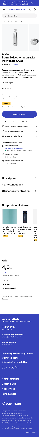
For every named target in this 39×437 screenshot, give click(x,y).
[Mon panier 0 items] (34, 9)
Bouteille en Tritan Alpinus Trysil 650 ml (25, 229)
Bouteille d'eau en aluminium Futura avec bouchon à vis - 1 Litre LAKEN (9, 230)
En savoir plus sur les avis (10, 275)
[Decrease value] (4, 96)
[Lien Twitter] (8, 367)
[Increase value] (14, 96)
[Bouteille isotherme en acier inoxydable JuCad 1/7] (15, 37)
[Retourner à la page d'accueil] (17, 9)
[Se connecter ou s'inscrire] (29, 9)
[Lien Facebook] (3, 367)
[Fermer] (35, 3)
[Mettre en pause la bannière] (32, 3)
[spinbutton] (9, 96)
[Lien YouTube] (12, 367)
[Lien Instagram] (16, 367)
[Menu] (4, 9)
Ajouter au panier (19, 114)
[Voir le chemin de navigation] (3, 22)
